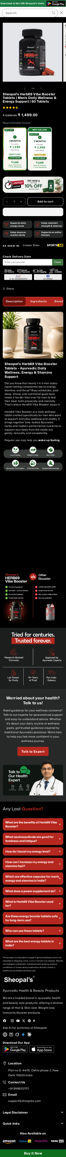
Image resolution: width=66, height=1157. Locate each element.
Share (10, 288)
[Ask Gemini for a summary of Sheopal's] (23, 1036)
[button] (11, 107)
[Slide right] (41, 88)
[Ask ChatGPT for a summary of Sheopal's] (5, 1036)
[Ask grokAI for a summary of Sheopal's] (17, 1036)
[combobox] (30, 13)
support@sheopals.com (24, 1101)
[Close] (61, 13)
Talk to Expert (33, 751)
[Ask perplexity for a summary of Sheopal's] (11, 1036)
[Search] (41, 13)
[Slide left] (25, 88)
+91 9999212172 (18, 1088)
